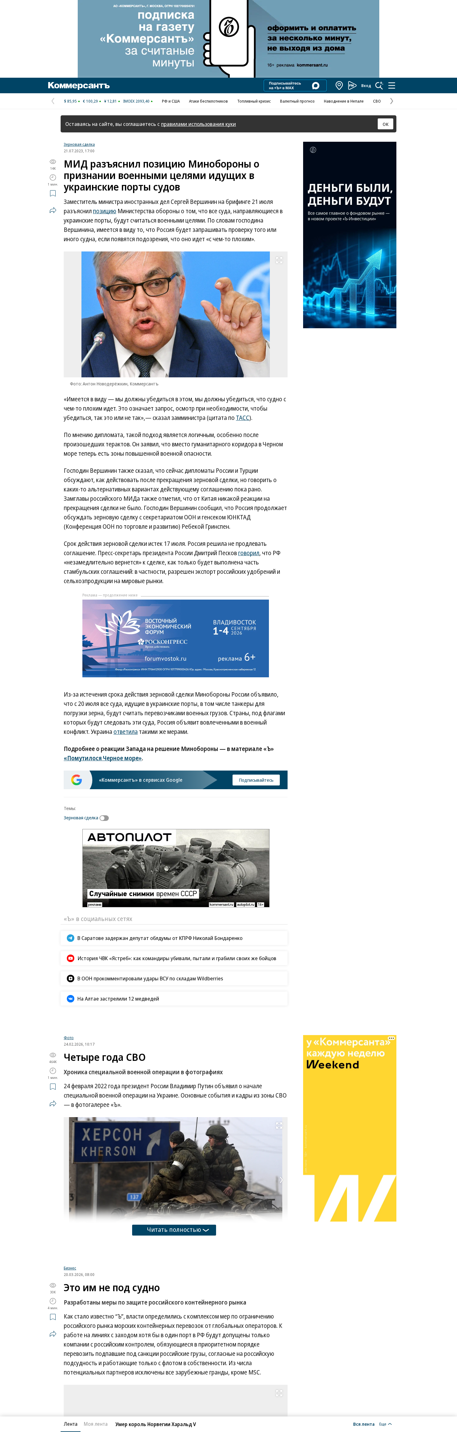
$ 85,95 (70, 101)
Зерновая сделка (79, 144)
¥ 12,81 (110, 101)
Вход (366, 85)
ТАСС (242, 418)
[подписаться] (105, 818)
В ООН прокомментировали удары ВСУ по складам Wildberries (150, 978)
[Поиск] (379, 85)
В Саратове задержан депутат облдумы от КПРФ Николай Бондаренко (159, 938)
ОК (386, 124)
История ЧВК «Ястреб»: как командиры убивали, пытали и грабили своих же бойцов (176, 958)
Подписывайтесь (256, 780)
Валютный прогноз (297, 101)
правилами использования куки (198, 123)
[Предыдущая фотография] (70, 1253)
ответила (125, 732)
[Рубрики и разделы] (391, 85)
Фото (69, 1110)
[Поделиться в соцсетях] (53, 210)
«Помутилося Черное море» (103, 758)
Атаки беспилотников (208, 101)
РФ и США (171, 101)
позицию (104, 211)
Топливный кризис (254, 101)
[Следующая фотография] (281, 1253)
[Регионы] (339, 85)
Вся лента (364, 1424)
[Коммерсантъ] (79, 85)
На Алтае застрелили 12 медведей (118, 998)
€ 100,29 (90, 101)
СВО (377, 101)
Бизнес (70, 1341)
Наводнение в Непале (344, 101)
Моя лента (96, 1423)
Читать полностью (174, 1302)
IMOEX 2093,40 (136, 101)
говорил (248, 553)
